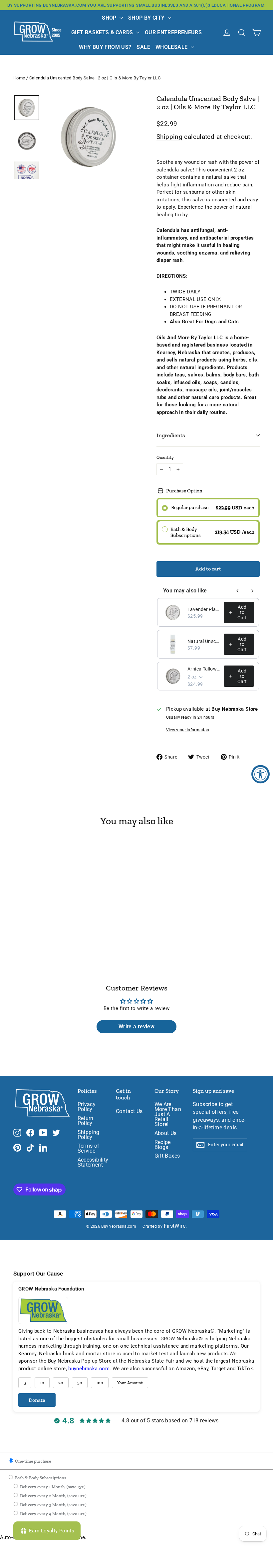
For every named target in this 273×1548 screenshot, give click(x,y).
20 (60, 1382)
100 (99, 1382)
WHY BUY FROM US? (105, 47)
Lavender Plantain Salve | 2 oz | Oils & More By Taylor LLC (203, 609)
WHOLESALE (172, 47)
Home (19, 77)
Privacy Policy (87, 1106)
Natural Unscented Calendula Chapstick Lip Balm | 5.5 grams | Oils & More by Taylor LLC (203, 641)
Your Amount (130, 1382)
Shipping (169, 137)
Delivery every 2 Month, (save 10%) (53, 1495)
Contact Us (129, 1111)
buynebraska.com (89, 1369)
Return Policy (86, 1120)
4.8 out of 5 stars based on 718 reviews (170, 1420)
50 (79, 1382)
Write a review (136, 1026)
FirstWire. (175, 1226)
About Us (165, 1133)
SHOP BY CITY (147, 18)
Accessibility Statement (92, 1162)
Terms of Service (89, 1148)
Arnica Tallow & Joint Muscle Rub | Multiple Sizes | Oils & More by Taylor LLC (203, 668)
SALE (143, 47)
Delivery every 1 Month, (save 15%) (52, 1486)
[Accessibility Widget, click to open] (260, 774)
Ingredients (170, 435)
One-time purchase (32, 1461)
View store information (187, 730)
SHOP (110, 18)
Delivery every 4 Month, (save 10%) (53, 1513)
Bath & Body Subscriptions (40, 1477)
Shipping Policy (89, 1134)
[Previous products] (237, 590)
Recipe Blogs (162, 1144)
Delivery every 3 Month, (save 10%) (53, 1504)
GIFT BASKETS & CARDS (103, 32)
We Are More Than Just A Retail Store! (167, 1114)
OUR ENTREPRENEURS (173, 32)
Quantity (165, 457)
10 (42, 1382)
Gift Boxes (167, 1156)
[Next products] (252, 590)
